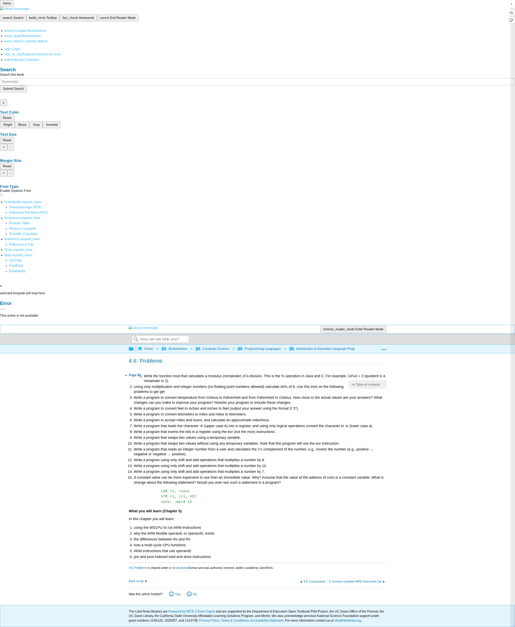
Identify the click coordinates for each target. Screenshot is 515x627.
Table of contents (368, 384)
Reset (7, 118)
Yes (177, 594)
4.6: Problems (138, 567)
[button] (16, 265)
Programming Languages (263, 348)
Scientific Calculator (23, 234)
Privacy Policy (209, 620)
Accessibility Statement (266, 620)
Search (136, 339)
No (195, 594)
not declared (179, 567)
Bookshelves (178, 348)
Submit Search (13, 88)
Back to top (136, 581)
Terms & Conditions (235, 620)
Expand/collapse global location (383, 348)
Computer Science (216, 348)
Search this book (12, 74)
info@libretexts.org (347, 620)
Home (149, 348)
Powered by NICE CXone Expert (192, 611)
